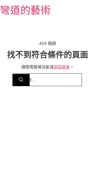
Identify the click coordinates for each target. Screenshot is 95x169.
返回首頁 (62, 66)
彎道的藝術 (25, 10)
